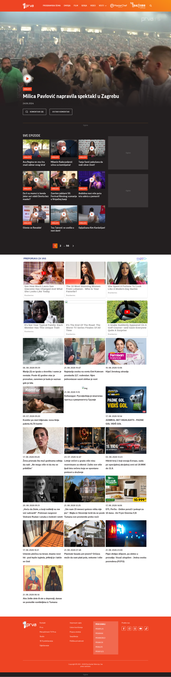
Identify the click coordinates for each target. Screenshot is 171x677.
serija (84, 6)
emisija (67, 6)
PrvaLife (99, 647)
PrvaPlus (99, 629)
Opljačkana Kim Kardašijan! (92, 228)
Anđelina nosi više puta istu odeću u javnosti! (90, 194)
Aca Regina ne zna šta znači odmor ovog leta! (34, 163)
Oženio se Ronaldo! (32, 228)
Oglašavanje (44, 646)
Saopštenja (74, 636)
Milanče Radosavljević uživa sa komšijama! (61, 163)
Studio (42, 636)
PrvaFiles (100, 651)
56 (67, 245)
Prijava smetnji (75, 632)
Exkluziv (27, 157)
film (76, 6)
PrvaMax (99, 633)
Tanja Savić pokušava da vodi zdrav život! (91, 163)
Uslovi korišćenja (76, 627)
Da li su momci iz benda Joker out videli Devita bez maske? (36, 196)
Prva (41, 627)
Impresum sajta (75, 623)
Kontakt (43, 623)
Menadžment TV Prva (48, 632)
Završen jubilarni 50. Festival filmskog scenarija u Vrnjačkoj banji (64, 196)
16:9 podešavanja (46, 641)
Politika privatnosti (77, 641)
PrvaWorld (100, 638)
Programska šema (52, 6)
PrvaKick (99, 642)
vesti (101, 6)
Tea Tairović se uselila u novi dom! (62, 229)
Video (93, 6)
